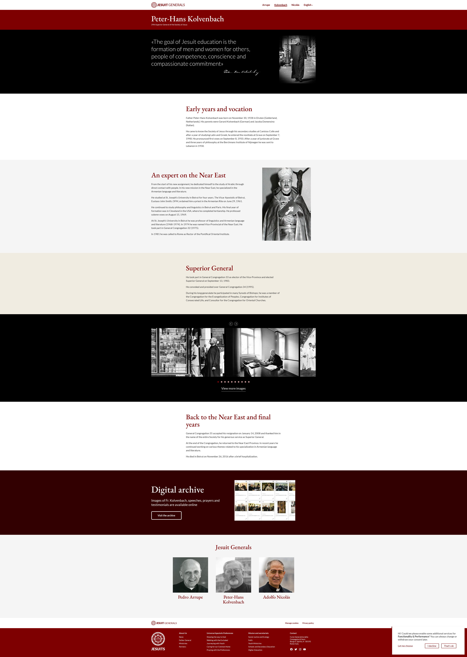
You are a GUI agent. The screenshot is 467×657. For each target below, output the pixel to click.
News (181, 637)
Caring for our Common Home (218, 647)
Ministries (183, 643)
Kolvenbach (280, 4)
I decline (432, 645)
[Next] (236, 324)
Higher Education (255, 650)
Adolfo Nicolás (276, 597)
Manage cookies (292, 623)
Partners (182, 647)
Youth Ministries (255, 643)
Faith (250, 640)
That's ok (449, 645)
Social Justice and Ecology (258, 637)
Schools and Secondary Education (261, 647)
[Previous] (231, 324)
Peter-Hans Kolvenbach (233, 599)
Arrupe (266, 4)
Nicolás (295, 4)
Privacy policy (308, 623)
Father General (185, 640)
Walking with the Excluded (217, 640)
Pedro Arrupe (190, 597)
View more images (233, 388)
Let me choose (405, 645)
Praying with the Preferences (218, 650)
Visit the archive (166, 515)
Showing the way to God (216, 637)
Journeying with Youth (216, 643)
